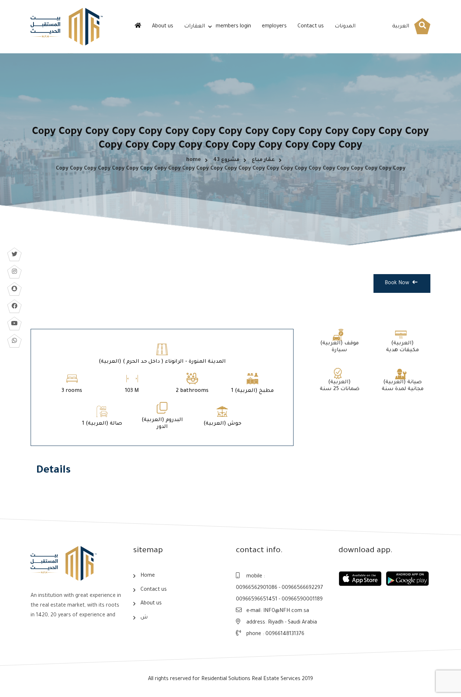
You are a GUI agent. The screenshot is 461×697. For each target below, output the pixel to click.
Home (147, 576)
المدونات (345, 27)
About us (162, 27)
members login (233, 27)
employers (274, 27)
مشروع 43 (226, 160)
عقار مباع (263, 160)
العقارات (194, 27)
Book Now (398, 283)
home (193, 160)
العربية (400, 27)
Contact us (310, 27)
